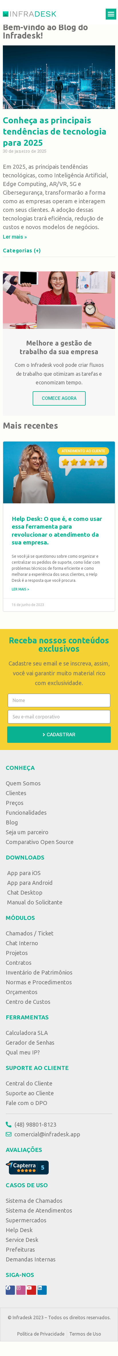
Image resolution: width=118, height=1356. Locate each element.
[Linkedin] (42, 1290)
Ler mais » (15, 237)
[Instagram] (20, 1290)
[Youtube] (31, 1290)
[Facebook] (10, 1290)
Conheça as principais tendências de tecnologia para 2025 (55, 131)
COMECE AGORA (59, 398)
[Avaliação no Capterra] (27, 1167)
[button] (111, 14)
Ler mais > (20, 589)
